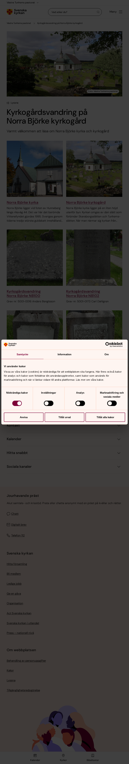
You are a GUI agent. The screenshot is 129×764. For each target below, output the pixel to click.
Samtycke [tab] (22, 354)
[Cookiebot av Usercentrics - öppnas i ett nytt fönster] (110, 344)
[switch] (48, 403)
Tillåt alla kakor (105, 417)
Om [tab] (106, 354)
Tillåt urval (64, 417)
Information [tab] (64, 354)
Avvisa (24, 417)
